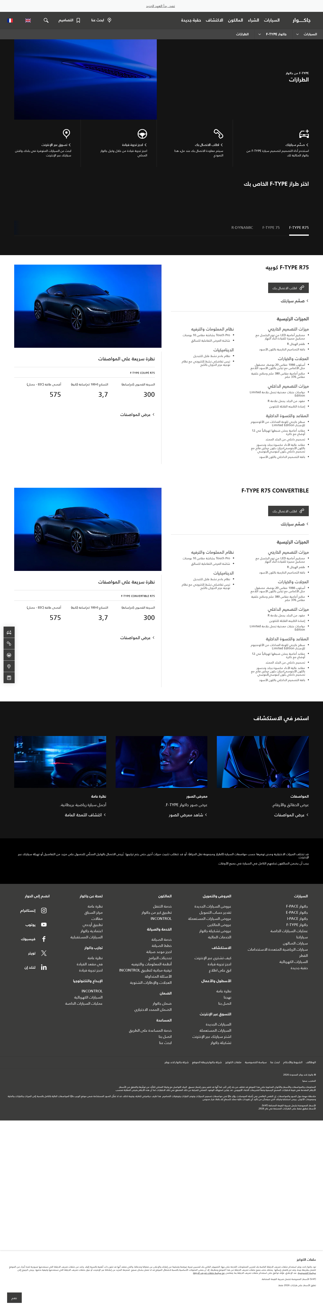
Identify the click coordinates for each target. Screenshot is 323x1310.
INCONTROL (161, 918)
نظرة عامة (223, 991)
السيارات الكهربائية (293, 961)
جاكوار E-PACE (297, 912)
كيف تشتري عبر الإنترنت (213, 958)
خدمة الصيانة (162, 939)
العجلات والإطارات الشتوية (151, 982)
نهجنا (227, 997)
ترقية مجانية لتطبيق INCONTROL (145, 970)
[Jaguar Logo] (302, 20)
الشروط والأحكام (292, 1062)
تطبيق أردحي (93, 924)
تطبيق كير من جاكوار (157, 912)
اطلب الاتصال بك (285, 288)
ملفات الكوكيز (233, 1062)
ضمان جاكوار (162, 1003)
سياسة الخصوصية (256, 1062)
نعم (14, 1298)
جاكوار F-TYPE (297, 924)
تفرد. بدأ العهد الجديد (160, 6)
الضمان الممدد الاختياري (153, 1009)
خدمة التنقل (162, 906)
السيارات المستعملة (215, 1030)
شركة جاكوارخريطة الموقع (207, 1062)
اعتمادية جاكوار (92, 931)
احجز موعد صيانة (159, 951)
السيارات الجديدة (218, 1024)
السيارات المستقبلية (86, 937)
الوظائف (311, 1062)
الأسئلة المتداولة (158, 976)
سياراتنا (302, 937)
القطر (303, 955)
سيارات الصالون (295, 943)
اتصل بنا (224, 1003)
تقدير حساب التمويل (215, 912)
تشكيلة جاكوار (221, 1042)
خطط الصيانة (162, 945)
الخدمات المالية (219, 937)
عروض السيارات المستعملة (209, 918)
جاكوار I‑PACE (297, 918)
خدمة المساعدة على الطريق (150, 1030)
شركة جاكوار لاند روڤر (177, 1062)
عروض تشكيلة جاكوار (215, 931)
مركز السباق (94, 912)
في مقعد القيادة (90, 964)
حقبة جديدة (299, 968)
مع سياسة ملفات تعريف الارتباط (209, 1272)
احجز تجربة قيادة (219, 964)
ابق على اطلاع (220, 970)
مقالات (97, 918)
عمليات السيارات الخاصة (289, 931)
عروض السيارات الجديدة (213, 906)
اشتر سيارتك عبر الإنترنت (211, 1036)
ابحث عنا (165, 1042)
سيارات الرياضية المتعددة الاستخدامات (278, 949)
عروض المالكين (219, 924)
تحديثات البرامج (160, 958)
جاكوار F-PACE (297, 906)
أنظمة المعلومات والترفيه (151, 964)
